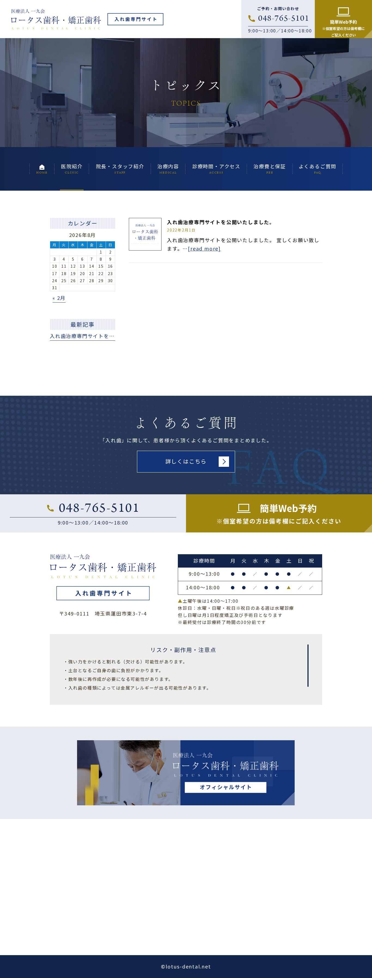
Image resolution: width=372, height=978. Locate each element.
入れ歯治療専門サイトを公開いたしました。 (221, 222)
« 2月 (59, 297)
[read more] (204, 248)
